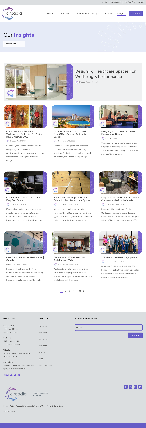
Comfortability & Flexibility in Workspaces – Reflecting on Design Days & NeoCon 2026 (24, 134)
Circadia (82, 82)
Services (51, 13)
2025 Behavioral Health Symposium (119, 257)
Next (79, 290)
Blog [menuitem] (41, 358)
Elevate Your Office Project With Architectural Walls (70, 258)
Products (82, 13)
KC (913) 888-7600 (111, 2)
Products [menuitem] (43, 333)
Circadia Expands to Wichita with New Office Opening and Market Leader (71, 134)
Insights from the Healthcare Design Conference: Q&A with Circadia (120, 199)
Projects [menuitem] (43, 345)
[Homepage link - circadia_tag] (26, 401)
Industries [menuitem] (43, 339)
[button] (126, 387)
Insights (121, 13)
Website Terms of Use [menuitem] (36, 406)
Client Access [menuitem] (45, 365)
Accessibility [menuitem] (21, 406)
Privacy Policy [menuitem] (9, 406)
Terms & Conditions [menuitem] (55, 406)
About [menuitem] (42, 352)
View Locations (11, 374)
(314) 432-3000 (136, 2)
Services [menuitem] (43, 326)
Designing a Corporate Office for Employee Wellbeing (118, 132)
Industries (66, 13)
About (108, 13)
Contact (136, 13)
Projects (97, 13)
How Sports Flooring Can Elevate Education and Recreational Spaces (72, 199)
